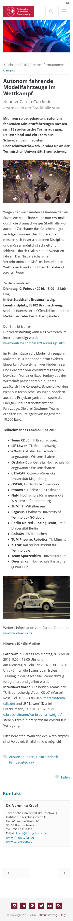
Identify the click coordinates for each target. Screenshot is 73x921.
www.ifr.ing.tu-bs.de (20, 837)
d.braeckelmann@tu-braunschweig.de (32, 714)
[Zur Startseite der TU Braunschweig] (18, 11)
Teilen (65, 777)
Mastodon (32, 906)
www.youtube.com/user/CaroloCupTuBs (34, 343)
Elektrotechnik (47, 757)
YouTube (50, 906)
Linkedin (23, 906)
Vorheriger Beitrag (16, 873)
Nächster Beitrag (64, 873)
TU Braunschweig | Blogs (51, 915)
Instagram (14, 906)
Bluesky (41, 906)
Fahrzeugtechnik (21, 762)
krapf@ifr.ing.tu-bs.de (31, 833)
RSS (59, 906)
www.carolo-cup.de (17, 633)
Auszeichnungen (21, 757)
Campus (9, 70)
